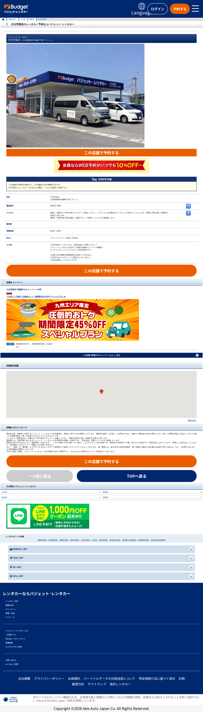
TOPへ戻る (137, 476)
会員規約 (74, 678)
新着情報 (9, 643)
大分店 (94, 540)
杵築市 (105, 492)
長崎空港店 (63, 540)
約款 (182, 678)
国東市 (31, 19)
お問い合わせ (11, 660)
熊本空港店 (74, 540)
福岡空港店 (42, 540)
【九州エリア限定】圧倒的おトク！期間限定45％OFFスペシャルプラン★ (36, 297)
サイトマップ (97, 684)
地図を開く (192, 420)
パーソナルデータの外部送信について (109, 678)
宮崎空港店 (103, 540)
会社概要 (24, 678)
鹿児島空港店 (115, 540)
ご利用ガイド (11, 635)
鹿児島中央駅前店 (129, 540)
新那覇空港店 (143, 540)
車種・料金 (10, 613)
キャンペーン (11, 609)
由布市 (4, 497)
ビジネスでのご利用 (14, 647)
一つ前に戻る (39, 476)
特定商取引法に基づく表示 (157, 678)
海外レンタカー (120, 684)
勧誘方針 (78, 684)
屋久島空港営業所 (158, 540)
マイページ (10, 617)
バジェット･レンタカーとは (17, 631)
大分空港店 (85, 540)
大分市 (4, 492)
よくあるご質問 (12, 664)
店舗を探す (12, 19)
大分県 (23, 19)
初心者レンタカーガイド (15, 639)
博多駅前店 (53, 540)
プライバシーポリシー (49, 678)
